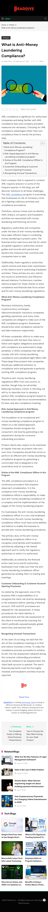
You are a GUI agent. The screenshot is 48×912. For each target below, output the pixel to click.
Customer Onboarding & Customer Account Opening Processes (21, 168)
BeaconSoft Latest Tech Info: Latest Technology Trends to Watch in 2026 (12, 861)
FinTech (6, 38)
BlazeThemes (23, 903)
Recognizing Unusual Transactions (21, 173)
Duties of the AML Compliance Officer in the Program (24, 162)
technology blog (28, 702)
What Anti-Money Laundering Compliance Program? (18, 149)
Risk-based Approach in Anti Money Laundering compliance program (22, 155)
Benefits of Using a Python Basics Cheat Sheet (34, 885)
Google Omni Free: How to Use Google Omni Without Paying (11, 837)
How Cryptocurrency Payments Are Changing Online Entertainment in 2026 (31, 799)
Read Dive (8, 61)
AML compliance (14, 194)
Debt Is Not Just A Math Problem (29, 770)
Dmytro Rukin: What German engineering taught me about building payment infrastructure (29, 783)
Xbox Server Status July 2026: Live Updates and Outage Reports (11, 885)
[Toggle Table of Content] (41, 143)
